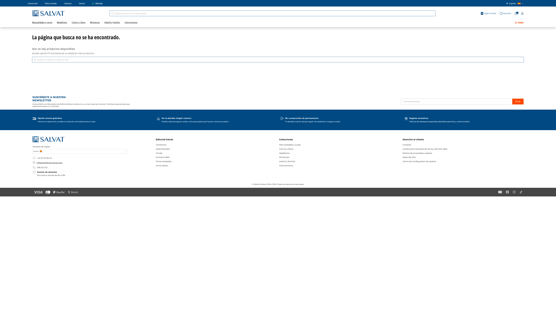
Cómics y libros (286, 149)
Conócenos (68, 3)
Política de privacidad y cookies (417, 153)
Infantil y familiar (287, 161)
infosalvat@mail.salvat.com (50, 162)
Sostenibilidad (163, 149)
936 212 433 (42, 167)
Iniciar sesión (162, 165)
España (512, 3)
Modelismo (284, 153)
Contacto (82, 3)
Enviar (518, 101)
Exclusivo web (33, 3)
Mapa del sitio (409, 157)
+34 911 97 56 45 (44, 158)
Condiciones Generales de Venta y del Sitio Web (425, 149)
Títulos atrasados (51, 3)
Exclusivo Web (162, 157)
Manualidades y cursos (290, 145)
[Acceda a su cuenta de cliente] (522, 13)
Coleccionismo (286, 165)
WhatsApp (99, 3)
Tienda (159, 153)
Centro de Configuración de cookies (419, 161)
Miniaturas (284, 157)
